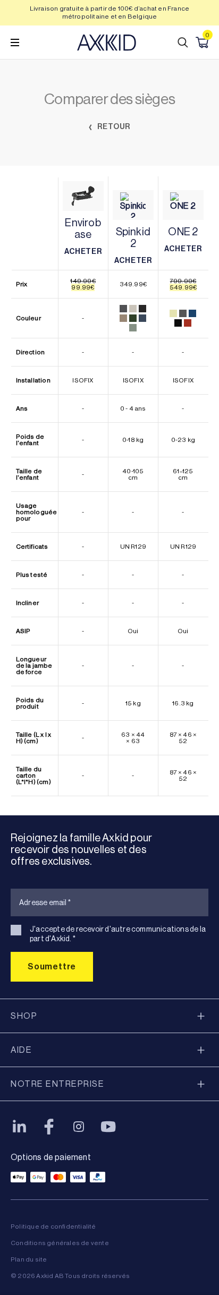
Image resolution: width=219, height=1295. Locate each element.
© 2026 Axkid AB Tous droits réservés (70, 1276)
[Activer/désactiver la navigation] (15, 42)
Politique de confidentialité (53, 1226)
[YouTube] (108, 1126)
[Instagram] (78, 1126)
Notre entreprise (57, 1084)
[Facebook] (48, 1126)
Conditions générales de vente (60, 1243)
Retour (113, 126)
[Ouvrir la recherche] (182, 42)
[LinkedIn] (19, 1126)
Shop (24, 1016)
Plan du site (29, 1259)
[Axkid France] (106, 42)
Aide (21, 1050)
